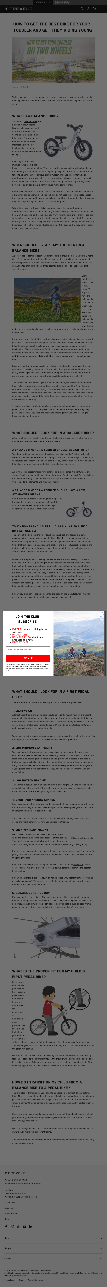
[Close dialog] (101, 614)
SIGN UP (28, 658)
